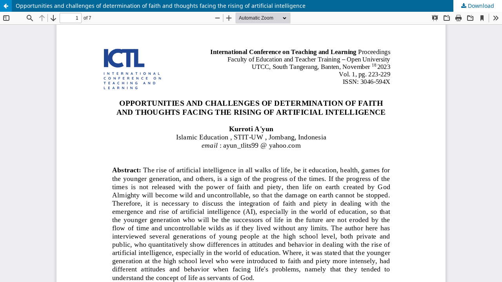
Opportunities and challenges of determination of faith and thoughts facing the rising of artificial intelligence (161, 5)
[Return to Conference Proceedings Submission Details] (6, 6)
